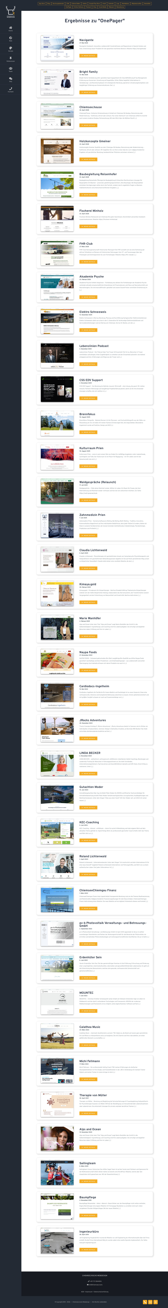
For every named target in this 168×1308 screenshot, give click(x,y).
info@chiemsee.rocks (95, 1285)
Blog (48, 3)
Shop (94, 7)
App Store (42, 3)
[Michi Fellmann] (57, 1058)
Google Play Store (94, 3)
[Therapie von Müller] (57, 1092)
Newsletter (147, 3)
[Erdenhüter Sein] (57, 956)
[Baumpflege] (57, 1194)
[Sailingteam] (57, 1160)
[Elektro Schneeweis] (57, 309)
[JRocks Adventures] (57, 717)
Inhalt (104, 3)
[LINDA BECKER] (57, 751)
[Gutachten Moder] (57, 785)
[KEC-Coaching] (57, 819)
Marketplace (125, 3)
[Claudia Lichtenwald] (57, 547)
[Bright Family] (57, 70)
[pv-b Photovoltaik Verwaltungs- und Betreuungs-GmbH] (57, 921)
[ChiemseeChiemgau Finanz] (57, 887)
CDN (67, 3)
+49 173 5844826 (96, 1281)
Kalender (111, 3)
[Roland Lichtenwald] (57, 853)
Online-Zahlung (78, 7)
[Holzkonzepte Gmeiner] (57, 138)
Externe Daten (76, 3)
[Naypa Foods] (57, 649)
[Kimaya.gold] (57, 581)
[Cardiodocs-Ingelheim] (57, 683)
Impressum (88, 1292)
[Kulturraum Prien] (57, 445)
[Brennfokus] (57, 411)
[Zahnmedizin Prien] (57, 513)
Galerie (85, 3)
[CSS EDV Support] (57, 377)
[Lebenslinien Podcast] (57, 343)
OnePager (68, 7)
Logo (117, 3)
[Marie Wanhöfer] (57, 615)
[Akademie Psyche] (57, 275)
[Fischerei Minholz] (57, 207)
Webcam (111, 7)
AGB (82, 1292)
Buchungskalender (58, 3)
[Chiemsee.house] (57, 104)
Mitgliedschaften (137, 3)
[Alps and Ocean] (57, 1126)
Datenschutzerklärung (101, 1292)
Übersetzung (120, 7)
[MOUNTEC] (57, 990)
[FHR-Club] (57, 241)
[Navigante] (57, 36)
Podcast (88, 7)
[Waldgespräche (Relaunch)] (57, 479)
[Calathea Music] (57, 1024)
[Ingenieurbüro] (57, 1228)
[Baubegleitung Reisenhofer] (57, 172)
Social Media (102, 7)
